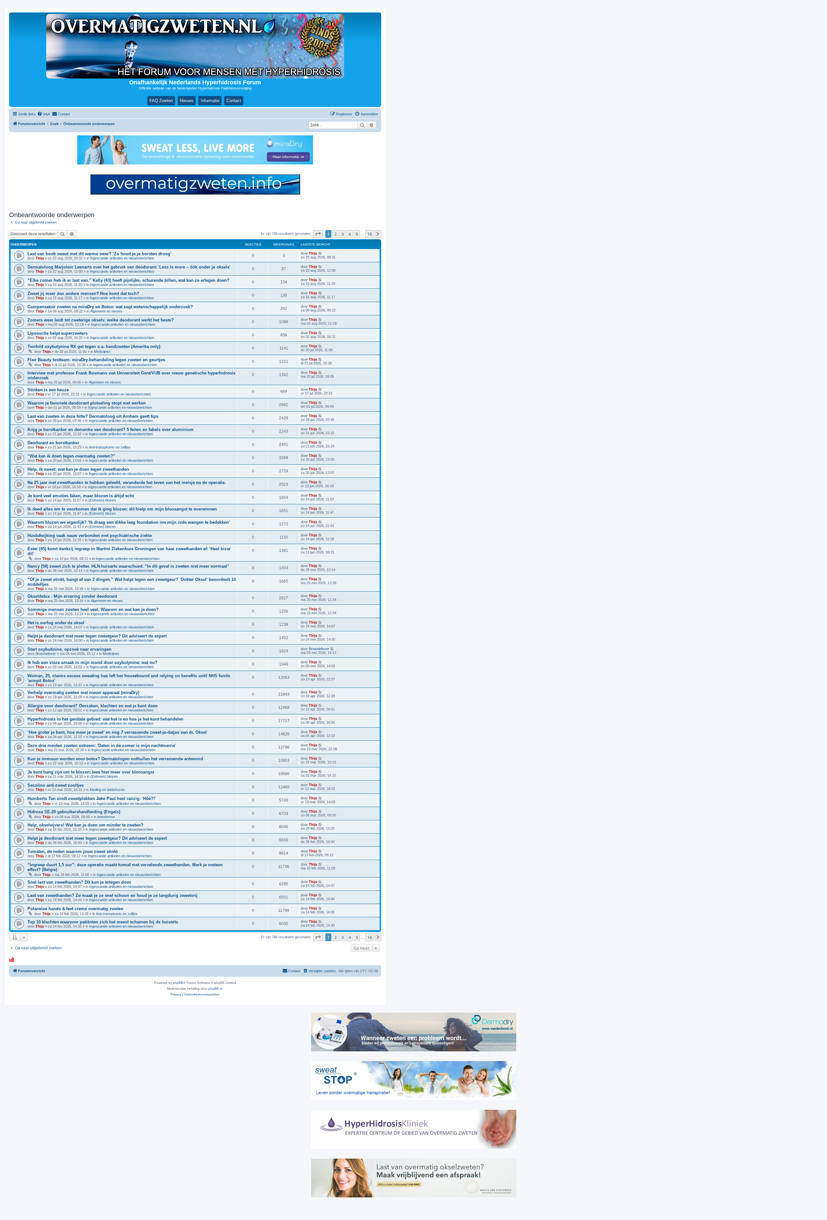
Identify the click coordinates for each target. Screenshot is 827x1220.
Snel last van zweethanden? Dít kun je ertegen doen (79, 882)
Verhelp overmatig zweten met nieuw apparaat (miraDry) (83, 692)
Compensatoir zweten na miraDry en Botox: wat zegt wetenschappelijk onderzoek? (110, 306)
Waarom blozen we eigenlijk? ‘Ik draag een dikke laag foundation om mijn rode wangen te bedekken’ (128, 522)
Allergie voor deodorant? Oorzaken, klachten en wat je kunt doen (92, 705)
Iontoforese (106, 817)
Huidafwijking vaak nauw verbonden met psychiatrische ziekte (89, 535)
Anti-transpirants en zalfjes (110, 447)
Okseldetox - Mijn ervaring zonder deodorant (72, 596)
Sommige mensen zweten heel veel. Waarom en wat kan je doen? (93, 609)
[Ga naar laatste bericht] (320, 253)
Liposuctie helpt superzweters (57, 333)
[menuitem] (43, 114)
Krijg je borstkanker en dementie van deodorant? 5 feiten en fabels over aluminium (110, 429)
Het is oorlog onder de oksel (55, 622)
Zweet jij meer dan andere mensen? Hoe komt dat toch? (83, 293)
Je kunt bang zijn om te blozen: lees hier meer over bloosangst (90, 772)
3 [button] (342, 234)
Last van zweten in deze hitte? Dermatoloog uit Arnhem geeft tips (92, 416)
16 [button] (369, 234)
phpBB (178, 982)
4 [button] (350, 234)
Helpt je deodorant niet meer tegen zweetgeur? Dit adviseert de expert (97, 636)
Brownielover (46, 654)
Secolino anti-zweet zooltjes (55, 785)
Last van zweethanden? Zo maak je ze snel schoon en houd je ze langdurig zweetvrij (112, 895)
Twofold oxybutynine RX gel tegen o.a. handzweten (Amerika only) (93, 346)
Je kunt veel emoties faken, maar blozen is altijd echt (80, 495)
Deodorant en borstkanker (53, 442)
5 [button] (357, 234)
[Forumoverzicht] (195, 46)
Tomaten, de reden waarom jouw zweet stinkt (72, 851)
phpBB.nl (215, 988)
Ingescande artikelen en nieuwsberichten (122, 258)
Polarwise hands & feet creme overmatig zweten (75, 908)
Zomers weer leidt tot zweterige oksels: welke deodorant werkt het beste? (100, 320)
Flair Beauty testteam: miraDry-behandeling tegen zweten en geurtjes (96, 359)
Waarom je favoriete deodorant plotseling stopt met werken (86, 403)
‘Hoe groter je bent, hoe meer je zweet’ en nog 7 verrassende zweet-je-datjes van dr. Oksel (117, 732)
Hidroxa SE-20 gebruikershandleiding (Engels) (73, 811)
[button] (318, 234)
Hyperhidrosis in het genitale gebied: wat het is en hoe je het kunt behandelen (105, 719)
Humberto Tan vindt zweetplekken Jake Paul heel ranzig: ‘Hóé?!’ (91, 798)
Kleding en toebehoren (107, 790)
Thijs (40, 258)
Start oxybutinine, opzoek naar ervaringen (69, 649)
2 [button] (335, 234)
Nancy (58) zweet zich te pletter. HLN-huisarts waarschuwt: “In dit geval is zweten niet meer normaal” (128, 566)
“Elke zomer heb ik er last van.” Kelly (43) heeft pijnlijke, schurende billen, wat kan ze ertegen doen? (128, 280)
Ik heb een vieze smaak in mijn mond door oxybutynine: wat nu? (92, 662)
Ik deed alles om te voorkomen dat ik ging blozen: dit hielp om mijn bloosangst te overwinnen (122, 509)
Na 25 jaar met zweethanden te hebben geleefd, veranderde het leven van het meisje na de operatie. (126, 482)
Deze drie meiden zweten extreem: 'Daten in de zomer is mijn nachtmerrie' (101, 745)
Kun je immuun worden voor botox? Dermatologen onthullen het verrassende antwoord (115, 758)
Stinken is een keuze (48, 389)
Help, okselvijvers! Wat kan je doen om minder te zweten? (85, 825)
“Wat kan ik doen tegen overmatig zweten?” (71, 456)
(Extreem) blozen (102, 500)
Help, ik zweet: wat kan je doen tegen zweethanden (78, 469)
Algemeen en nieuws (106, 311)
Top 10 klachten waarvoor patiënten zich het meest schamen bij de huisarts (102, 922)
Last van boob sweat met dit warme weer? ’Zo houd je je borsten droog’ (99, 253)
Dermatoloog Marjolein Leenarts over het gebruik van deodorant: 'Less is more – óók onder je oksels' (128, 267)
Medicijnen (102, 351)
